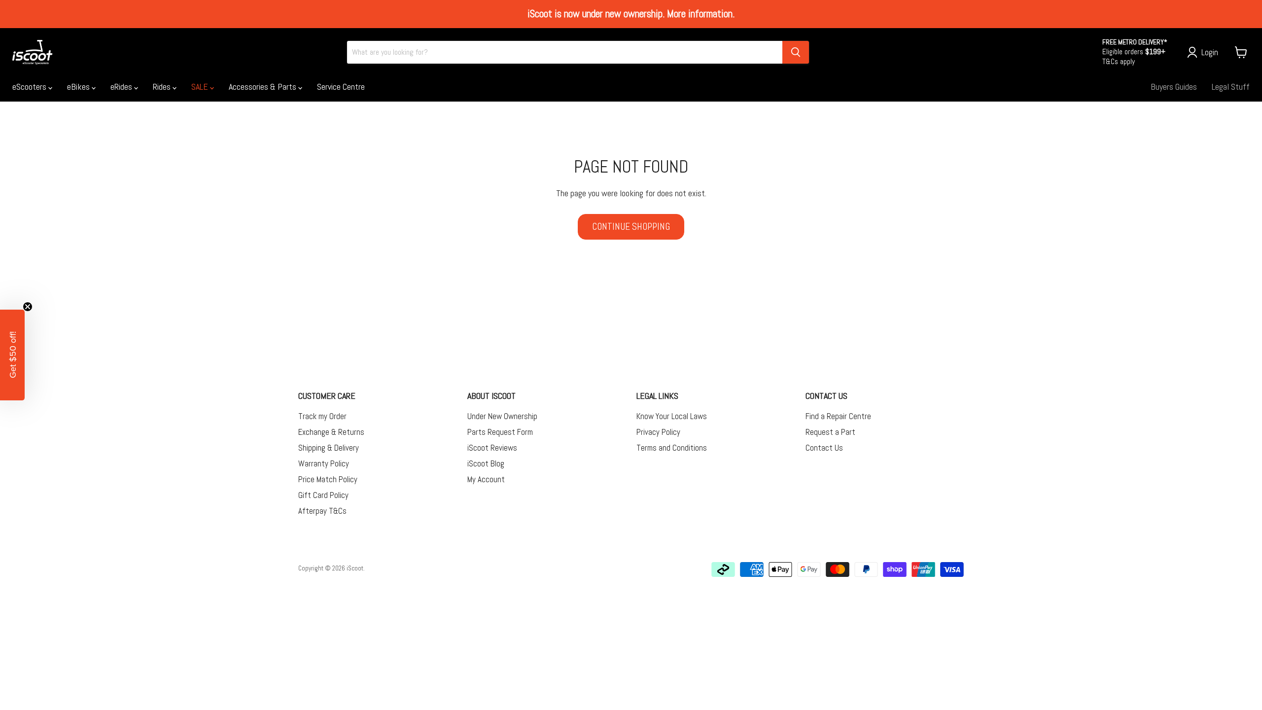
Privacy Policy (658, 431)
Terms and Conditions (671, 447)
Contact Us (824, 447)
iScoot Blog (485, 463)
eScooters (30, 86)
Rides (163, 86)
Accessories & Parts (263, 86)
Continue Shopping (631, 226)
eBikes (79, 86)
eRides (122, 86)
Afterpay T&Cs (322, 510)
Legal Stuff (1231, 86)
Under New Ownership (502, 416)
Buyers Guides (1174, 86)
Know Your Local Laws (671, 416)
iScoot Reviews (492, 447)
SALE (200, 86)
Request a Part (830, 431)
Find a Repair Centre (838, 416)
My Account (486, 479)
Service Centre (341, 86)
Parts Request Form (500, 431)
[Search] (795, 52)
